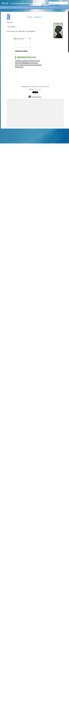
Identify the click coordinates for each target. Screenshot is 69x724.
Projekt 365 (52, 7)
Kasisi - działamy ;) (35, 17)
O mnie (14, 7)
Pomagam (39, 7)
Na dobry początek (23, 7)
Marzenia (32, 7)
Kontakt (45, 7)
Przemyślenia (38, 89)
